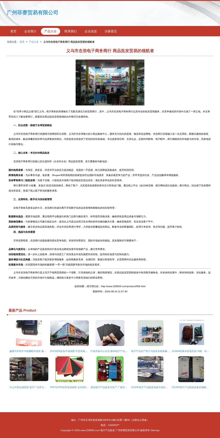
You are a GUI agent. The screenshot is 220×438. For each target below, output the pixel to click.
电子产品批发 (107, 430)
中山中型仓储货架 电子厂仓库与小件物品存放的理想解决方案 (42, 387)
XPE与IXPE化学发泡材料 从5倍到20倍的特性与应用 (78, 387)
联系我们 (70, 31)
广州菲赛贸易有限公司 (32, 12)
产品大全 (50, 31)
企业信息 (91, 31)
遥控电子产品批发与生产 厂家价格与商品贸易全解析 (119, 387)
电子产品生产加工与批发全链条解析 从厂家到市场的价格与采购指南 (167, 351)
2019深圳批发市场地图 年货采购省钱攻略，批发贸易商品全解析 (84, 351)
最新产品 (15, 310)
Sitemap (155, 430)
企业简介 (30, 31)
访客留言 (111, 31)
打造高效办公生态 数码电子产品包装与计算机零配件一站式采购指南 (127, 351)
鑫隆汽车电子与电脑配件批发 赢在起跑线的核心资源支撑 (39, 351)
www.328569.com (90, 430)
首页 (13, 31)
